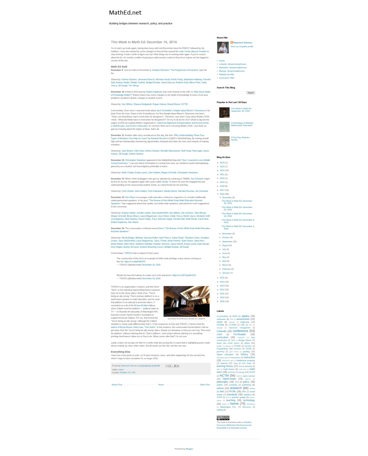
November (227, 233)
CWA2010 (241, 337)
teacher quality (239, 397)
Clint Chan (139, 151)
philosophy (222, 381)
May (224, 257)
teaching (230, 400)
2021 (222, 174)
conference (240, 331)
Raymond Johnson (242, 42)
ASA (231, 319)
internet (224, 363)
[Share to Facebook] (175, 365)
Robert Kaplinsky (154, 92)
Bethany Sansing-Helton (146, 237)
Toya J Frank (160, 240)
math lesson (229, 369)
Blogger (189, 449)
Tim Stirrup (134, 85)
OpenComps (229, 378)
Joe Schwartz (197, 178)
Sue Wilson (127, 104)
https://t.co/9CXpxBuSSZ (184, 275)
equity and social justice (228, 343)
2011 (222, 293)
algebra (245, 316)
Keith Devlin (191, 219)
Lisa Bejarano (117, 219)
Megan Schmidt (168, 172)
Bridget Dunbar (153, 82)
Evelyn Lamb (141, 172)
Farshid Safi (178, 219)
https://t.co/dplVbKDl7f (134, 261)
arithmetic (221, 319)
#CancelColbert (141, 305)
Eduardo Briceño (159, 138)
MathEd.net (125, 12)
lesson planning (245, 366)
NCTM (224, 375)
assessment (243, 319)
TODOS (128, 253)
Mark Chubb (127, 172)
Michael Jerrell (162, 79)
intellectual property (246, 360)
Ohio (238, 376)
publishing (246, 385)
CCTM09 (232, 325)
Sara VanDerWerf (160, 213)
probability (233, 385)
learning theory (225, 366)
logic (218, 369)
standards (232, 394)
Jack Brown (127, 151)
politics (220, 385)
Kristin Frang (177, 79)
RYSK (232, 391)
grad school (233, 352)
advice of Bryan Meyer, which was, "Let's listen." (133, 327)
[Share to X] (172, 365)
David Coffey (144, 219)
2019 (222, 182)
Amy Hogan (116, 247)
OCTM (184, 104)
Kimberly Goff (203, 216)
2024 (222, 162)
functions (237, 349)
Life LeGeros (187, 213)
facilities (219, 346)
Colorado (221, 331)
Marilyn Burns (170, 191)
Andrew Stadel (122, 82)
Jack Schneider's (165, 110)
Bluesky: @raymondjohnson (232, 71)
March (225, 265)
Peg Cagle (197, 151)
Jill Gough (122, 85)
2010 (222, 297)
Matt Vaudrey (131, 219)
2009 (222, 301)
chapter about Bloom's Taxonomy (189, 110)
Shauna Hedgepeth (143, 104)
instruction (249, 357)
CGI (250, 325)
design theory (244, 340)
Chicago (220, 328)
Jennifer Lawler (143, 213)
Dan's (161, 228)
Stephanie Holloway (193, 79)
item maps (246, 363)
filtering (228, 346)
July (224, 249)
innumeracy (235, 358)
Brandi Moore (173, 104)
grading (246, 351)
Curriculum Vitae (226, 78)
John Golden (154, 172)
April (224, 261)
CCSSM (220, 325)
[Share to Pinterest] (178, 365)
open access (249, 376)
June (224, 253)
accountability (222, 316)
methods (231, 372)
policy (246, 381)
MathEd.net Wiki (226, 74)
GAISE (249, 349)
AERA (234, 316)
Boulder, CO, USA (127, 373)
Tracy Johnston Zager (162, 219)
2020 (222, 178)
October (226, 237)
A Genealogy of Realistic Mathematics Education (242, 124)
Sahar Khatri (178, 237)
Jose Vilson (163, 216)
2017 (222, 190)
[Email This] (167, 365)
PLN (237, 382)
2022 (222, 170)
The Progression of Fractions (184, 70)
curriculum (222, 337)
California (244, 322)
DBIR (233, 340)
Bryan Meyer (133, 216)
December (227, 197)
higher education (225, 354)
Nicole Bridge (128, 237)
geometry (221, 352)
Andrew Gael (182, 82)
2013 (222, 285)
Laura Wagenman (148, 216)
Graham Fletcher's (161, 70)
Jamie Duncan (168, 82)
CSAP (219, 334)
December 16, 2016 (151, 264)
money (241, 372)
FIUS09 (237, 346)
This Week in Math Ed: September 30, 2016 (241, 109)
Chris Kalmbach (155, 191)
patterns (248, 379)
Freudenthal (222, 349)
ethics (247, 343)
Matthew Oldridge (144, 244)
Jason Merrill (177, 244)
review (252, 389)
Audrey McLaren (131, 247)
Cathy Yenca (176, 216)
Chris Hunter (128, 191)
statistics (247, 394)
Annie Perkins (174, 240)
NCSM (252, 372)
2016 (222, 194)
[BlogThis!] (169, 365)
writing (220, 410)
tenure (224, 404)
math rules (242, 369)
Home (161, 384)
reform (220, 388)
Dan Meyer (130, 197)
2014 (222, 282)
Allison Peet (194, 82)
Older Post (205, 384)
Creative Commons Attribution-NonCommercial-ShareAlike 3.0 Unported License (234, 425)
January (226, 273)
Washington (251, 404)
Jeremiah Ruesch (146, 79)
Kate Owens (187, 240)
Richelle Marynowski (170, 151)
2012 (222, 289)
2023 (222, 166)
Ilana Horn (199, 240)
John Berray (200, 213)
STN (227, 397)
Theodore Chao (192, 237)
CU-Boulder (239, 334)
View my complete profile (242, 46)
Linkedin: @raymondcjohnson (232, 64)
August (225, 245)
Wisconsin (246, 407)
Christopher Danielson (135, 160)
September (227, 241)
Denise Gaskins (129, 79)
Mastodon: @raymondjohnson (233, 67)
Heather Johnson (161, 244)
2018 (222, 186)
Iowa (235, 363)
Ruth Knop (186, 151)
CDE (243, 325)
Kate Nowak (203, 244)
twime (121, 370)
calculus (232, 322)
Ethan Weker (117, 244)
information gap (222, 357)
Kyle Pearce (165, 237)
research (236, 388)
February (226, 269)
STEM (219, 397)
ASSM (219, 322)
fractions (248, 346)
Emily (165, 181)
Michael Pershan (186, 191)
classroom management (239, 328)
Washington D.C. (228, 407)
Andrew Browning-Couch (151, 247)
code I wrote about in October (193, 51)
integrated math (227, 360)
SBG (244, 392)
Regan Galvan (159, 104)
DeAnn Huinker (152, 151)
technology (249, 400)
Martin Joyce (189, 216)
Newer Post (117, 384)
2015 (222, 278)
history (244, 354)
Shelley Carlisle (137, 82)
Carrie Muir (203, 219)
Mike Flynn (129, 244)
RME (222, 391)
